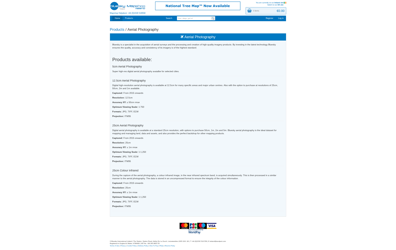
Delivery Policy (143, 246)
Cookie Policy (132, 246)
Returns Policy (170, 246)
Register (269, 18)
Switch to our (275, 5)
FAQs (161, 246)
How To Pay (154, 246)
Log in (281, 18)
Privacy (123, 246)
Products (129, 18)
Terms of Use (114, 246)
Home (117, 18)
